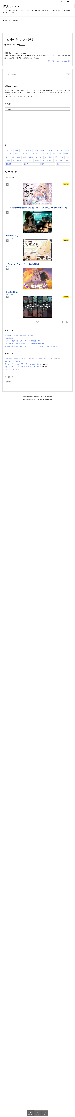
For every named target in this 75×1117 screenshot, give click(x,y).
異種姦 (37, 160)
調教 (67, 160)
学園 (50, 157)
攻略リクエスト (9, 361)
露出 (58, 164)
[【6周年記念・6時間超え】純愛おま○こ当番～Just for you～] (37, 279)
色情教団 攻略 (9, 338)
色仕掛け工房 (9, 266)
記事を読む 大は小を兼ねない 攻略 (59, 61)
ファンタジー (26, 153)
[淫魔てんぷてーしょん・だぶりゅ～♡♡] (37, 251)
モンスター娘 (44, 153)
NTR (16, 150)
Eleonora (22, 45)
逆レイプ (26, 164)
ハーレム (8, 153)
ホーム (6, 20)
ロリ (60, 153)
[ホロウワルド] (37, 195)
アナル (36, 150)
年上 (67, 157)
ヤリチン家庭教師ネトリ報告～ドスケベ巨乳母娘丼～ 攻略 (23, 341)
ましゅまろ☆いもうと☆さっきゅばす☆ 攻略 (19, 335)
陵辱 (43, 164)
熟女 (30, 160)
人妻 (13, 157)
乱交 (7, 157)
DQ (7, 150)
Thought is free (48, 399)
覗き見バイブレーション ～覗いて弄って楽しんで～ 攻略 (22, 364)
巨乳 (56, 157)
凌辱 (24, 157)
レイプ (53, 153)
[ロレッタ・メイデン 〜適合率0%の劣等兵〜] (37, 223)
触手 (61, 160)
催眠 (18, 157)
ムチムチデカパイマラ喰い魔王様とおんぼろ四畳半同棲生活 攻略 (25, 343)
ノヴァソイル (9, 238)
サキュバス (58, 150)
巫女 (61, 157)
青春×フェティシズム (11, 295)
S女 (22, 150)
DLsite (65, 322)
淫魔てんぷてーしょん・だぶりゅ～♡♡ (17, 264)
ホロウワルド (10, 208)
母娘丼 (19, 160)
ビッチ (16, 153)
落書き (49, 160)
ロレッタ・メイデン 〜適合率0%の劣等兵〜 (18, 236)
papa (18, 361)
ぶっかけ (28, 150)
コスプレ (50, 150)
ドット (67, 150)
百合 (43, 160)
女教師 (31, 157)
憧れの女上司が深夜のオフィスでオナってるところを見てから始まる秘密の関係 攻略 (31, 346)
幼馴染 (8, 160)
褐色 (55, 160)
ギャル (42, 150)
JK (11, 150)
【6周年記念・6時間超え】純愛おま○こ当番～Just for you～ (23, 292)
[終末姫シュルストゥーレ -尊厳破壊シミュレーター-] (37, 307)
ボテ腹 (35, 153)
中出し (66, 153)
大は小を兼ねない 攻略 (18, 39)
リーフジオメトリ (11, 210)
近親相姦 (8, 164)
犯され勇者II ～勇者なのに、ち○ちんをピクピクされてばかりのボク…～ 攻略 (28, 358)
